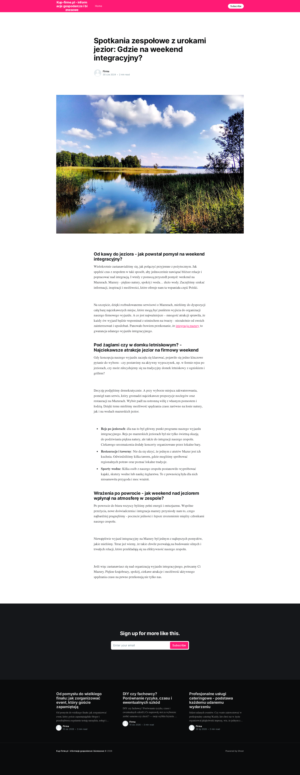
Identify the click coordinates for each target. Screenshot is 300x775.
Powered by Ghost (234, 751)
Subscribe (235, 6)
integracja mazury (187, 325)
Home (98, 6)
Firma (106, 71)
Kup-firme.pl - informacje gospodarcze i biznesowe (80, 751)
